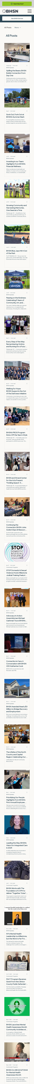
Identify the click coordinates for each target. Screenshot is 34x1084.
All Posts (7, 27)
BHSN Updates (10, 67)
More (17, 27)
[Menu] (30, 11)
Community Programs (12, 567)
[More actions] (27, 66)
